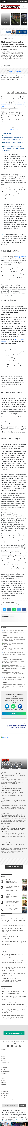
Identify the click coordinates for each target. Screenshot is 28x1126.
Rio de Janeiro (5, 1093)
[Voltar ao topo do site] (25, 619)
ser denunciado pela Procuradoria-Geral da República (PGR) (13, 105)
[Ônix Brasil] (4, 737)
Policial (4, 1087)
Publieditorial (5, 1091)
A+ (12, 92)
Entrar (4, 1)
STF (13, 319)
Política (4, 1089)
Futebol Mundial (6, 1076)
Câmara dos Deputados (8, 1052)
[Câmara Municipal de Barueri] (14, 32)
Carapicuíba (5, 1054)
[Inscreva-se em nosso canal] (12, 1045)
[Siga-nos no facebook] (8, 1045)
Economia (4, 1065)
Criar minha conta (14, 1033)
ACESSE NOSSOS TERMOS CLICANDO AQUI (13, 1120)
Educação (4, 1067)
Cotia (3, 1058)
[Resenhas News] (10, 7)
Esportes (4, 1073)
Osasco (4, 1084)
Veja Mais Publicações (14, 867)
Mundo (4, 1082)
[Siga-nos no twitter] (20, 1045)
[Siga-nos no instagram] (16, 1045)
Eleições (4, 1069)
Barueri (4, 1049)
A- (8, 92)
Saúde (3, 1097)
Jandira (4, 1080)
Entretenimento (6, 1071)
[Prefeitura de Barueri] (14, 71)
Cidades (4, 1056)
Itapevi (3, 1078)
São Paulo (4, 1095)
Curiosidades (5, 1062)
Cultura (4, 1060)
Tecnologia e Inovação (8, 1100)
